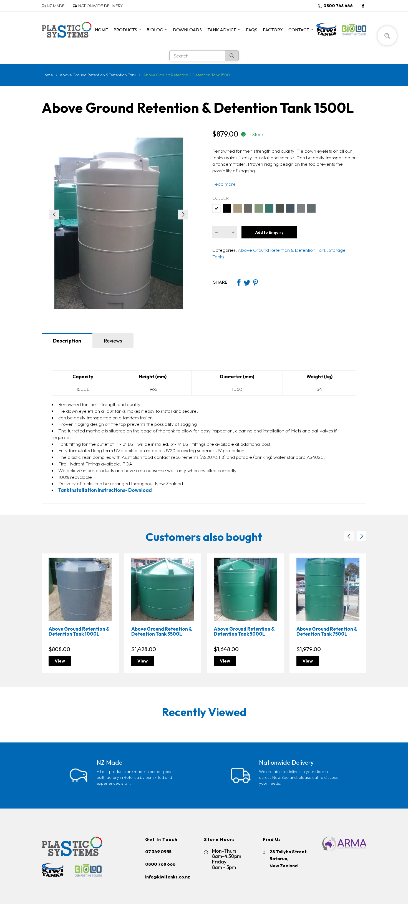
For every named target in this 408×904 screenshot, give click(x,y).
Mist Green (259, 208)
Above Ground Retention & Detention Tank (281, 250)
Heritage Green (269, 208)
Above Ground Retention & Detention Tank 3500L (161, 631)
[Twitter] (247, 282)
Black (227, 208)
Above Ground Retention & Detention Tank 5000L (244, 631)
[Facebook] (363, 6)
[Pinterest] (255, 282)
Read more (224, 184)
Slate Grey (248, 208)
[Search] (231, 56)
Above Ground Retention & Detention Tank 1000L (79, 631)
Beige (237, 208)
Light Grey (301, 208)
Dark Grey (311, 208)
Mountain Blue (290, 208)
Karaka (280, 208)
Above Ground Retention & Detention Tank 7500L (326, 631)
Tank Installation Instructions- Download (105, 490)
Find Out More (110, 791)
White (216, 208)
